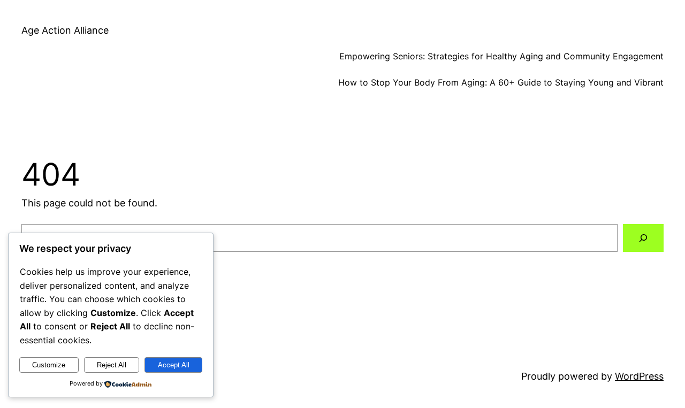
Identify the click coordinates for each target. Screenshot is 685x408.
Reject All (111, 365)
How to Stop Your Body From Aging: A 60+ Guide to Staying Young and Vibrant (501, 82)
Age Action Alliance (65, 30)
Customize (48, 365)
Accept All (173, 365)
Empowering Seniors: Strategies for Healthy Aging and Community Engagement (501, 56)
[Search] (643, 238)
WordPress (639, 376)
